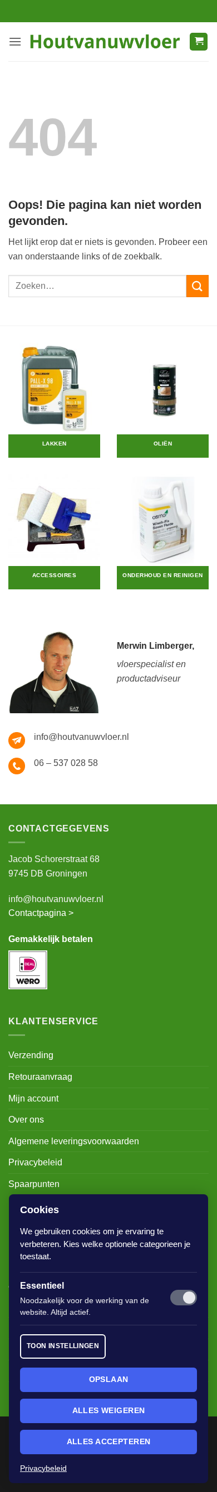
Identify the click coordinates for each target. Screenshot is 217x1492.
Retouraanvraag (40, 1077)
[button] (15, 41)
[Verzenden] (197, 286)
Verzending (30, 1055)
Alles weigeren (108, 1410)
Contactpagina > (40, 913)
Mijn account (33, 1098)
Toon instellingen (63, 1346)
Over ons (26, 1119)
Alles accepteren (109, 1441)
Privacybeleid (35, 1162)
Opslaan (109, 1379)
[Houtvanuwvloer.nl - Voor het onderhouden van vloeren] (105, 41)
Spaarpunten (34, 1184)
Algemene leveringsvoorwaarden (73, 1141)
